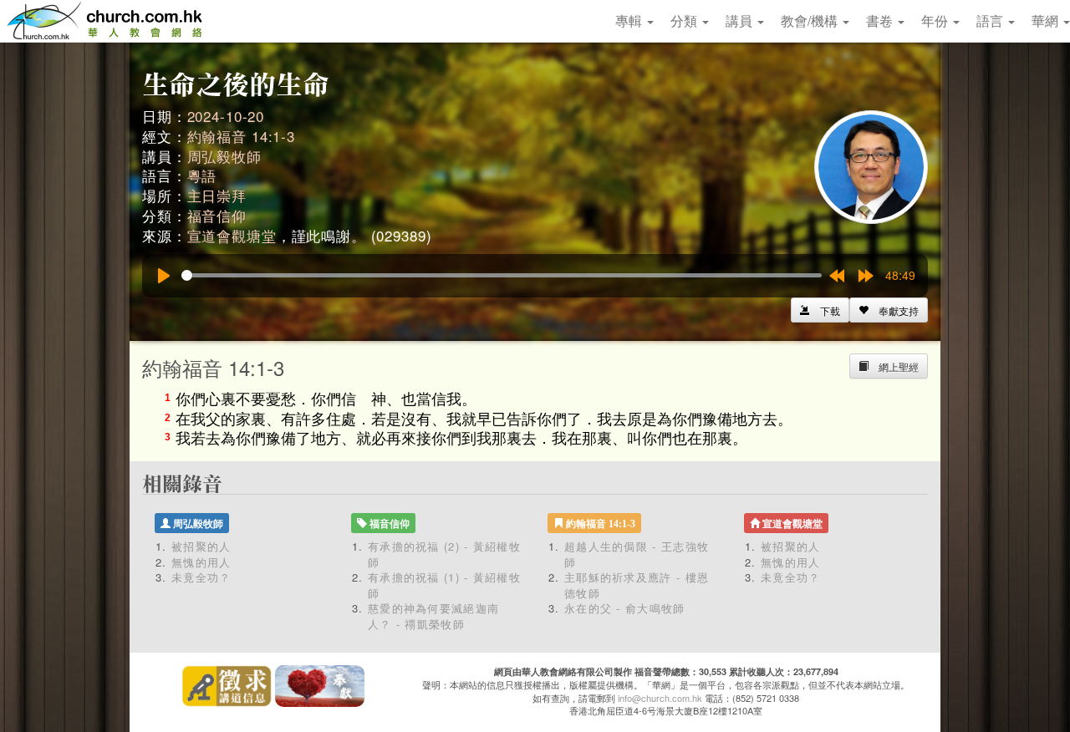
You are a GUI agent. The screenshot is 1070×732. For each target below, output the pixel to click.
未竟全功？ (201, 577)
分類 (685, 20)
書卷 (881, 20)
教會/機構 (811, 20)
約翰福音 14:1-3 (241, 135)
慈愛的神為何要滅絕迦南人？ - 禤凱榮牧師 (433, 616)
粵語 (202, 175)
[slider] (501, 275)
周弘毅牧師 (224, 155)
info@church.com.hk (660, 697)
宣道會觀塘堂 (232, 235)
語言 (991, 20)
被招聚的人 (201, 546)
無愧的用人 (201, 562)
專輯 (630, 20)
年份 (936, 20)
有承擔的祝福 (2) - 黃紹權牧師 (444, 554)
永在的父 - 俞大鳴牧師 (624, 608)
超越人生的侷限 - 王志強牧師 (636, 554)
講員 (741, 20)
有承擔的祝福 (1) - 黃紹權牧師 (444, 585)
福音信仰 (217, 215)
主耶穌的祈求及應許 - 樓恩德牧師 (636, 585)
